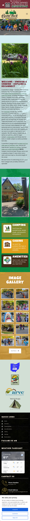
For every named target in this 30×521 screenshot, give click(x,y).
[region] (15, 508)
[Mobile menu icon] (26, 13)
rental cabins (11, 137)
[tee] (15, 404)
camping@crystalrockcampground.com (18, 491)
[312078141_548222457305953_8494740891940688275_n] (7, 293)
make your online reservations (10, 149)
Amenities (7, 112)
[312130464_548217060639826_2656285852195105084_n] (7, 305)
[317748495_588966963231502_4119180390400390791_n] (22, 305)
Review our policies (15, 147)
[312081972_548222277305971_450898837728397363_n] (22, 293)
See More (13, 351)
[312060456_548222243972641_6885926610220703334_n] (22, 341)
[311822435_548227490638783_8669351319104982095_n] (7, 329)
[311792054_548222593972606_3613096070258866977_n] (22, 317)
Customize (15, 513)
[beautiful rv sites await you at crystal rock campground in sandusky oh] (15, 60)
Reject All (15, 517)
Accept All (15, 509)
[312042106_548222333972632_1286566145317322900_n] (22, 329)
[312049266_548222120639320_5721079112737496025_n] (7, 341)
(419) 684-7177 (16, 1)
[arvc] (15, 391)
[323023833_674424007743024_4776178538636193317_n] (7, 317)
